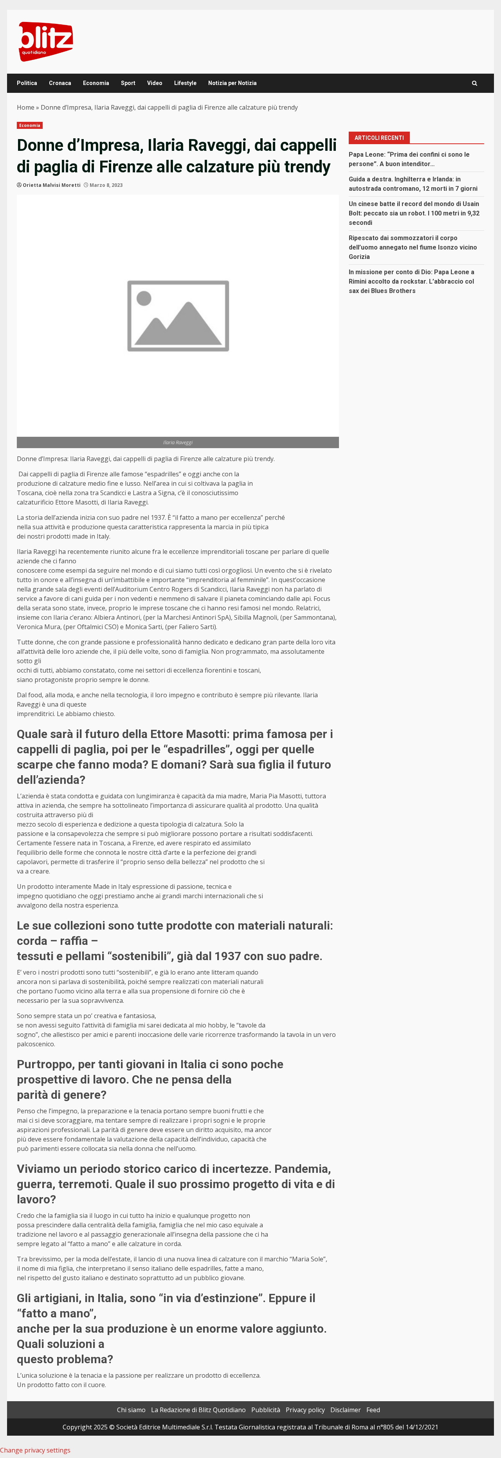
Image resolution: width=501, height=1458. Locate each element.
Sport (128, 83)
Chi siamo (131, 1410)
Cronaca (60, 83)
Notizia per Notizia (232, 83)
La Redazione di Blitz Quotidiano (198, 1410)
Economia (96, 83)
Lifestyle (185, 83)
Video (154, 83)
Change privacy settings (35, 1450)
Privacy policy (305, 1410)
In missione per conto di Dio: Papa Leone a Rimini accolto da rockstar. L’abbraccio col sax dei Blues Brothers (411, 281)
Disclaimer (345, 1410)
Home (25, 107)
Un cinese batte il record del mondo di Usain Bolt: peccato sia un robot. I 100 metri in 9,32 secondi (414, 213)
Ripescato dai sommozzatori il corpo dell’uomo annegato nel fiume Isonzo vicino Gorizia (413, 247)
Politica (27, 83)
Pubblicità (265, 1410)
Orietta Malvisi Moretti (52, 185)
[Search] (474, 83)
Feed (373, 1410)
